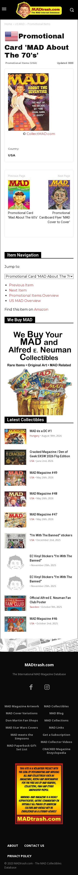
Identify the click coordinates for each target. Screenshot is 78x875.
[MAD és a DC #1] (15, 436)
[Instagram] (47, 687)
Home (8, 24)
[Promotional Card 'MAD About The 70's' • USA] (39, 102)
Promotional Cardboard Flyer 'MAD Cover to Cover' (54, 217)
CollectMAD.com (41, 134)
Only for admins (19, 244)
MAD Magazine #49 (43, 472)
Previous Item (21, 285)
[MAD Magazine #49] (15, 478)
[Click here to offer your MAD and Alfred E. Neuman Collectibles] (39, 414)
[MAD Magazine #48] (15, 499)
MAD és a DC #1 (41, 431)
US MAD (20, 24)
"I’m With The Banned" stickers (51, 535)
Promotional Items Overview (34, 295)
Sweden (34, 606)
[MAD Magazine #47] (15, 519)
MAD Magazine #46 (43, 618)
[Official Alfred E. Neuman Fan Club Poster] (15, 603)
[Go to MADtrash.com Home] (39, 9)
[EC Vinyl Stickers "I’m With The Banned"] (15, 561)
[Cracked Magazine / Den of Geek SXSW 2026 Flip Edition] (15, 457)
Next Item (18, 290)
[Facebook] (31, 687)
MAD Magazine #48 (43, 493)
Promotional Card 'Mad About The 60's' (23, 215)
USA (32, 460)
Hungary (34, 435)
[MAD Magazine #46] (15, 624)
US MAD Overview (25, 301)
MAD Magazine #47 (43, 514)
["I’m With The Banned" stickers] (15, 540)
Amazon (41, 309)
